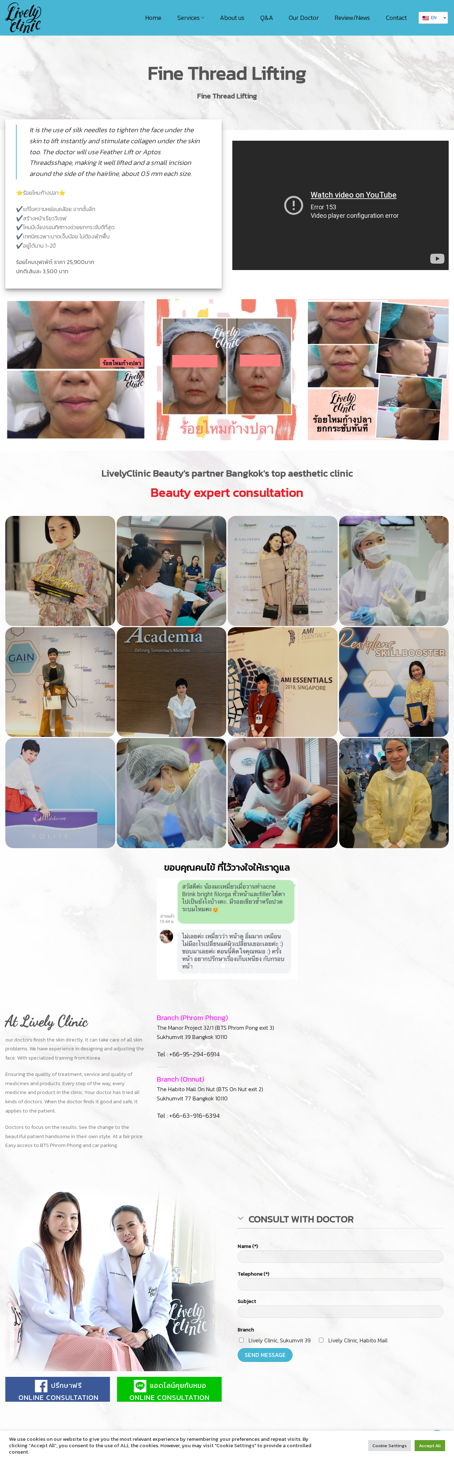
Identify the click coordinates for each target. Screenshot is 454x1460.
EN (433, 17)
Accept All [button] (430, 1445)
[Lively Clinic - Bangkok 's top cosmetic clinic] (28, 18)
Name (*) (248, 1285)
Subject (247, 1341)
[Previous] (168, 948)
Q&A (266, 17)
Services (188, 17)
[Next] (285, 948)
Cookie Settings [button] (389, 1445)
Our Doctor (304, 17)
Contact (396, 17)
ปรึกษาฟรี (65, 1424)
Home (153, 17)
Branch (246, 1369)
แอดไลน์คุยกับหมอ (177, 1424)
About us (232, 17)
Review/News (352, 17)
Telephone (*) (253, 1313)
